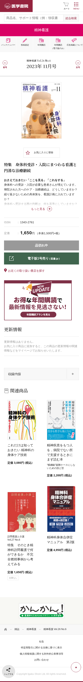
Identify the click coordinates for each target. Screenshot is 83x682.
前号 (5, 67)
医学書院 (16, 6)
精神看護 (31, 629)
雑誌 (17, 629)
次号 (78, 67)
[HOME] (5, 629)
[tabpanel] (41, 110)
